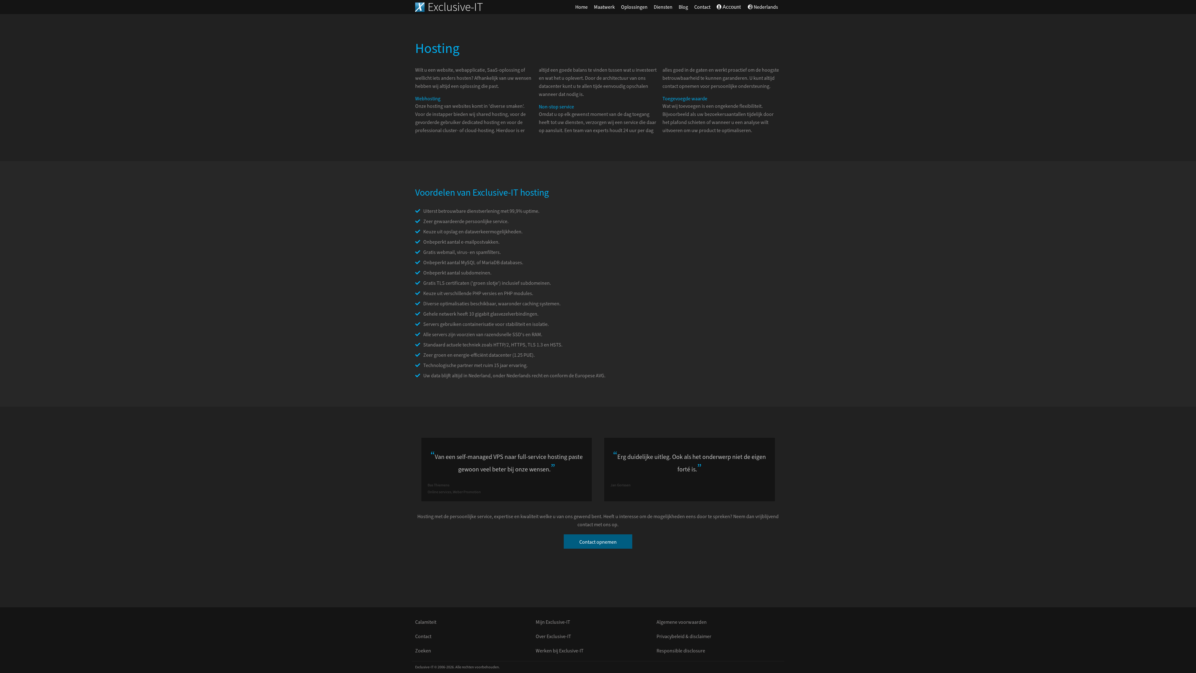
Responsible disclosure (681, 650)
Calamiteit (425, 622)
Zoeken (423, 650)
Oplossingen (634, 7)
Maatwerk (604, 7)
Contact (702, 7)
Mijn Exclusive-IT (553, 622)
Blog (683, 7)
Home (581, 7)
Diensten (663, 7)
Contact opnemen (598, 542)
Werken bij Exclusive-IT (560, 650)
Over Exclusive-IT (553, 636)
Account (731, 7)
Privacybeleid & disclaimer (684, 636)
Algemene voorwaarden (682, 622)
